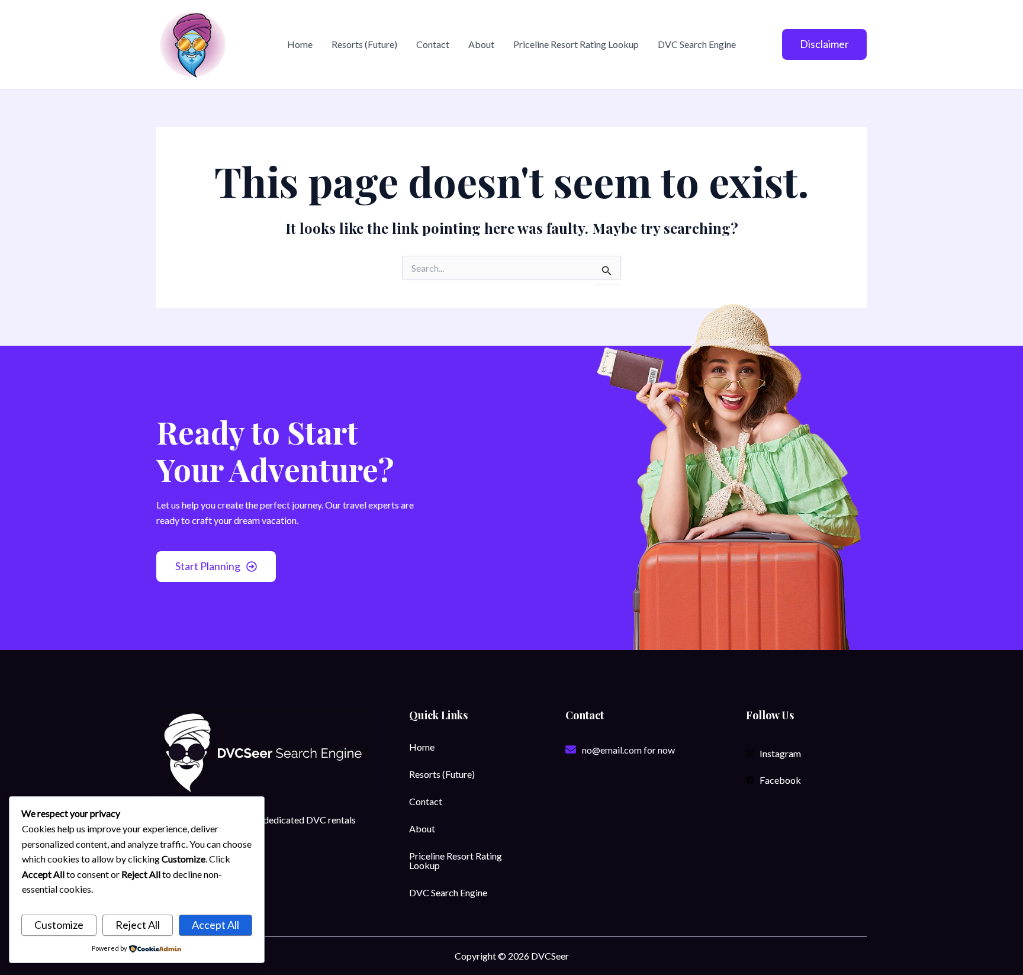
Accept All (215, 924)
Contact (432, 44)
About (481, 44)
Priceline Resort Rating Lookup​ (576, 44)
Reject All (137, 924)
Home (300, 44)
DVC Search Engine (697, 44)
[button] (824, 44)
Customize (58, 924)
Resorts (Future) (364, 44)
